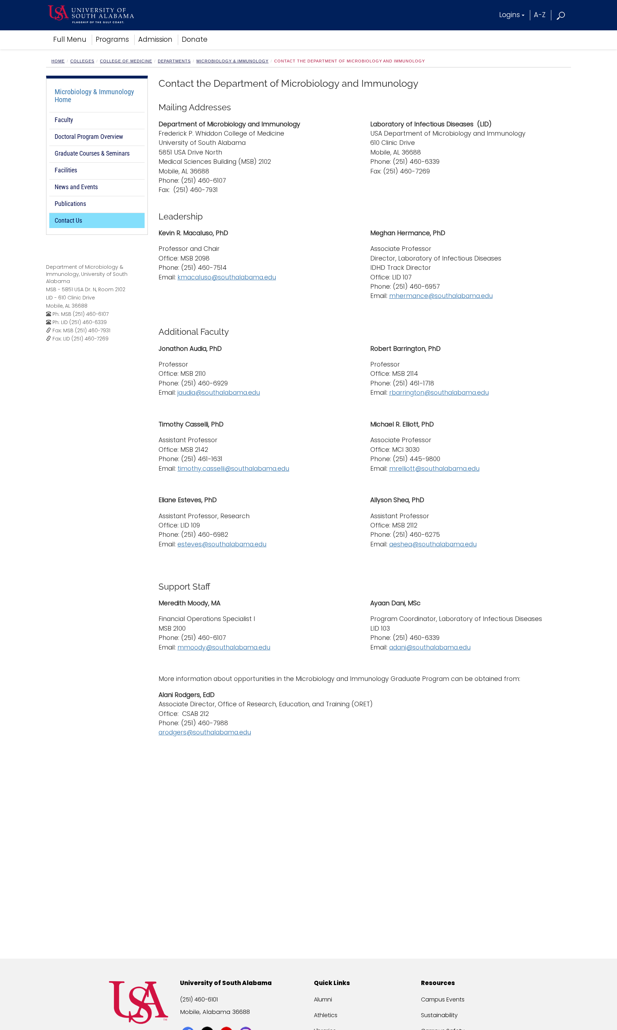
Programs (112, 39)
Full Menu (69, 39)
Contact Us (68, 220)
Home (58, 61)
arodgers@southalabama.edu (205, 732)
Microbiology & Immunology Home (94, 95)
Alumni (323, 999)
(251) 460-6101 (199, 999)
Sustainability (439, 1015)
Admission (155, 39)
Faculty (64, 119)
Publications (70, 203)
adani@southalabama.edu (430, 647)
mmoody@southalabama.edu (223, 647)
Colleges (82, 61)
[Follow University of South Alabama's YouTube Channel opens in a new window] (227, 1020)
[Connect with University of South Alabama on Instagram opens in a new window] (246, 1020)
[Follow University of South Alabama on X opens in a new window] (208, 1020)
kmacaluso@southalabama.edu (226, 277)
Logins (509, 15)
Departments (174, 61)
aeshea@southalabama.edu (433, 544)
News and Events (76, 187)
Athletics (325, 1015)
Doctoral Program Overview (89, 136)
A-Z (540, 15)
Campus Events (443, 999)
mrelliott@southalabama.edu (434, 468)
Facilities (66, 170)
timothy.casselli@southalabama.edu (233, 468)
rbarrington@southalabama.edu (439, 392)
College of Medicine (126, 61)
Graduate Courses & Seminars (92, 153)
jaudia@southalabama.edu (218, 392)
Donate (194, 39)
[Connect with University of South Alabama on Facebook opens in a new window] (188, 1020)
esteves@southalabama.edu (221, 544)
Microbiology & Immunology (232, 61)
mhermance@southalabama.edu (441, 296)
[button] (561, 15)
